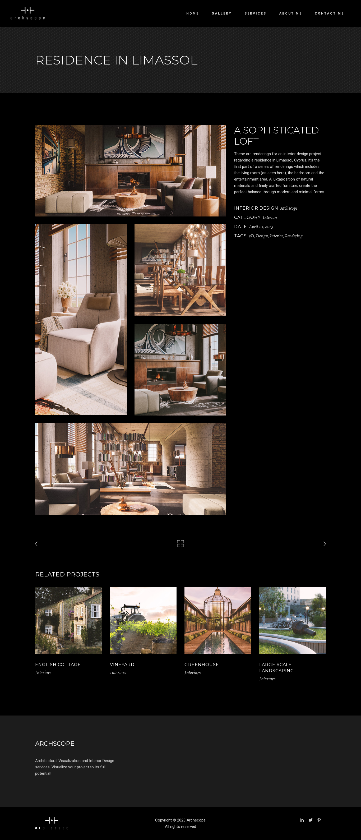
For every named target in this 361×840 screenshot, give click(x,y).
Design (262, 236)
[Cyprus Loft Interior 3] (180, 370)
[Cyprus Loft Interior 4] (130, 170)
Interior (276, 236)
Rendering (294, 236)
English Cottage (58, 664)
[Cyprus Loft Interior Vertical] (81, 319)
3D (251, 236)
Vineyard (122, 664)
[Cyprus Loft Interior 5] (130, 469)
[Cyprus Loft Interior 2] (180, 270)
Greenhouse (201, 664)
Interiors (270, 217)
